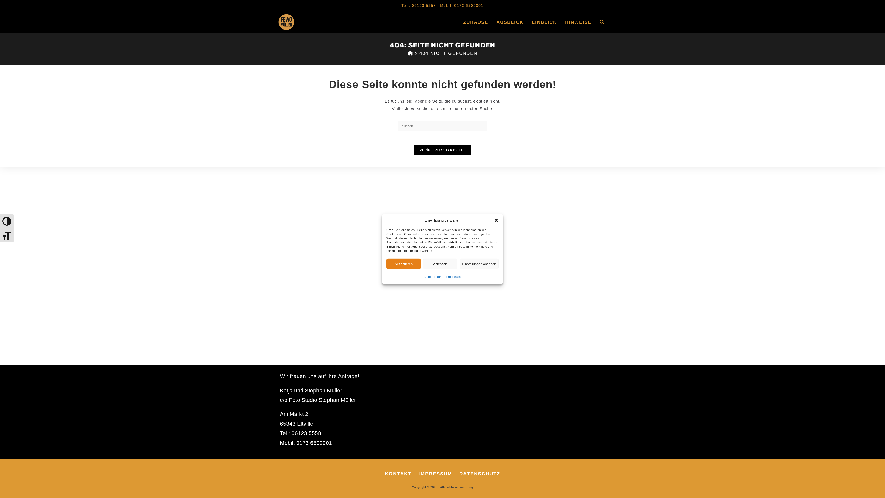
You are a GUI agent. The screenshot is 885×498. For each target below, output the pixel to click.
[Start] (410, 53)
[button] (496, 220)
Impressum (453, 277)
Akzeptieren (404, 264)
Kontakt (398, 473)
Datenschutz (432, 277)
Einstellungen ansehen (479, 264)
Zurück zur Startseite (442, 150)
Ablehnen (440, 264)
